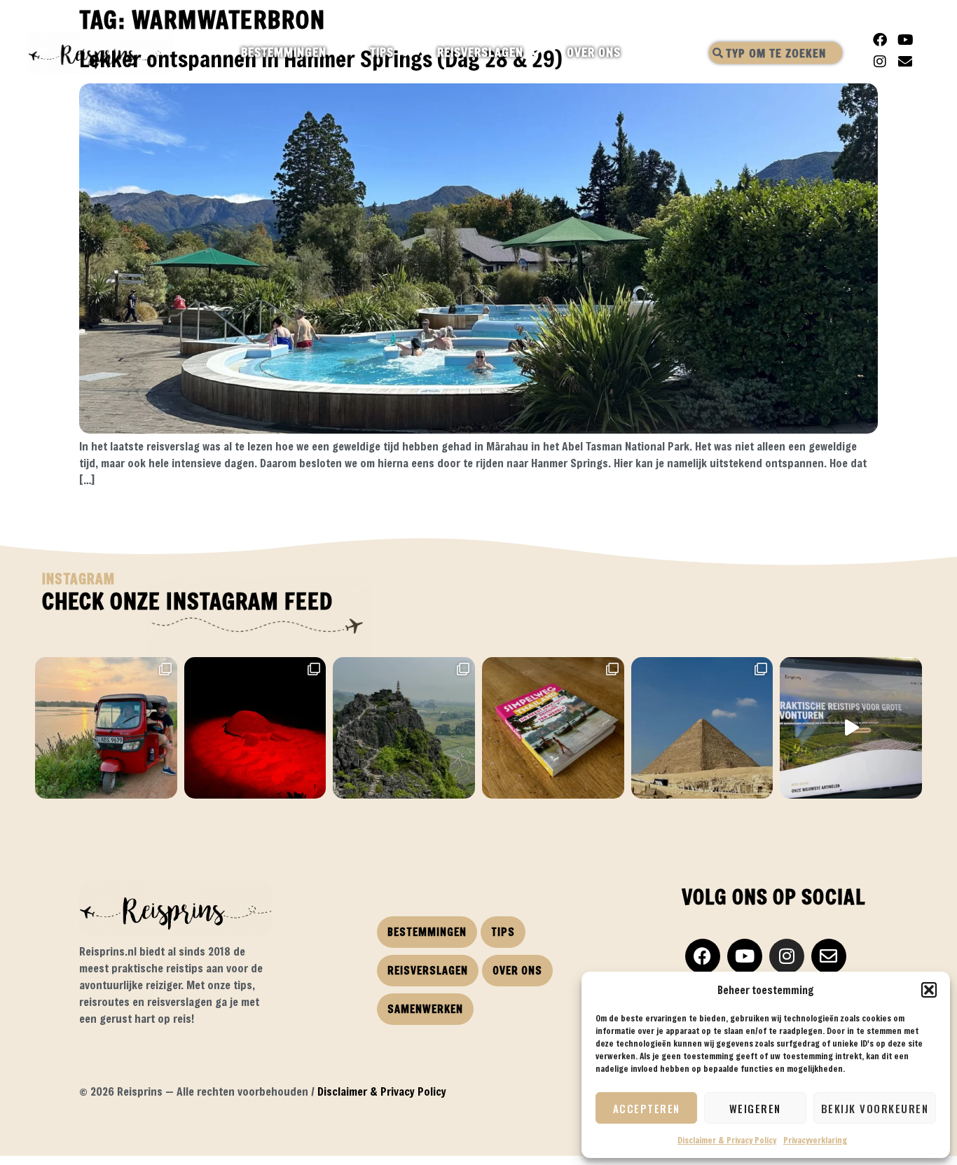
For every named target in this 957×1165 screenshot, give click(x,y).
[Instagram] (880, 62)
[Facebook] (880, 40)
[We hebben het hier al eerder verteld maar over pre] (106, 728)
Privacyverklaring (815, 1139)
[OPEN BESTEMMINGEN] (338, 52)
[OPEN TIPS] (406, 52)
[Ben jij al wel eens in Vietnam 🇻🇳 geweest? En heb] (404, 728)
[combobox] (775, 53)
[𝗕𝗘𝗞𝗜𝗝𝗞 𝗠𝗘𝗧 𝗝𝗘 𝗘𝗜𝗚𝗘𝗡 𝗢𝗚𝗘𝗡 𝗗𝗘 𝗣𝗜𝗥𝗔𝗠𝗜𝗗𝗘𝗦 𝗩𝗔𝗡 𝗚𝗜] (702, 728)
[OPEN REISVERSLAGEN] (535, 52)
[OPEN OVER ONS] (633, 52)
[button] (929, 990)
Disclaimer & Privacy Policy (726, 1139)
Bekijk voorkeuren (875, 1108)
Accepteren (646, 1108)
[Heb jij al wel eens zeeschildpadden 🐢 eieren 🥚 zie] (255, 728)
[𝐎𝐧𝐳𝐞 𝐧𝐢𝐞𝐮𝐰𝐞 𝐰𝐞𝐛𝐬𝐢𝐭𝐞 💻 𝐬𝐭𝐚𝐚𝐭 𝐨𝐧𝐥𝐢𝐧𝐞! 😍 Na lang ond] (851, 728)
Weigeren (755, 1108)
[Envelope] (905, 62)
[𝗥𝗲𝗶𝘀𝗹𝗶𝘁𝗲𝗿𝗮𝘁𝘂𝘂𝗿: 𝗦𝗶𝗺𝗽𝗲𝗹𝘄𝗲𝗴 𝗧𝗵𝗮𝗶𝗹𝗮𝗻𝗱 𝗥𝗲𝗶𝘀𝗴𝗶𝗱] (553, 728)
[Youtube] (905, 40)
